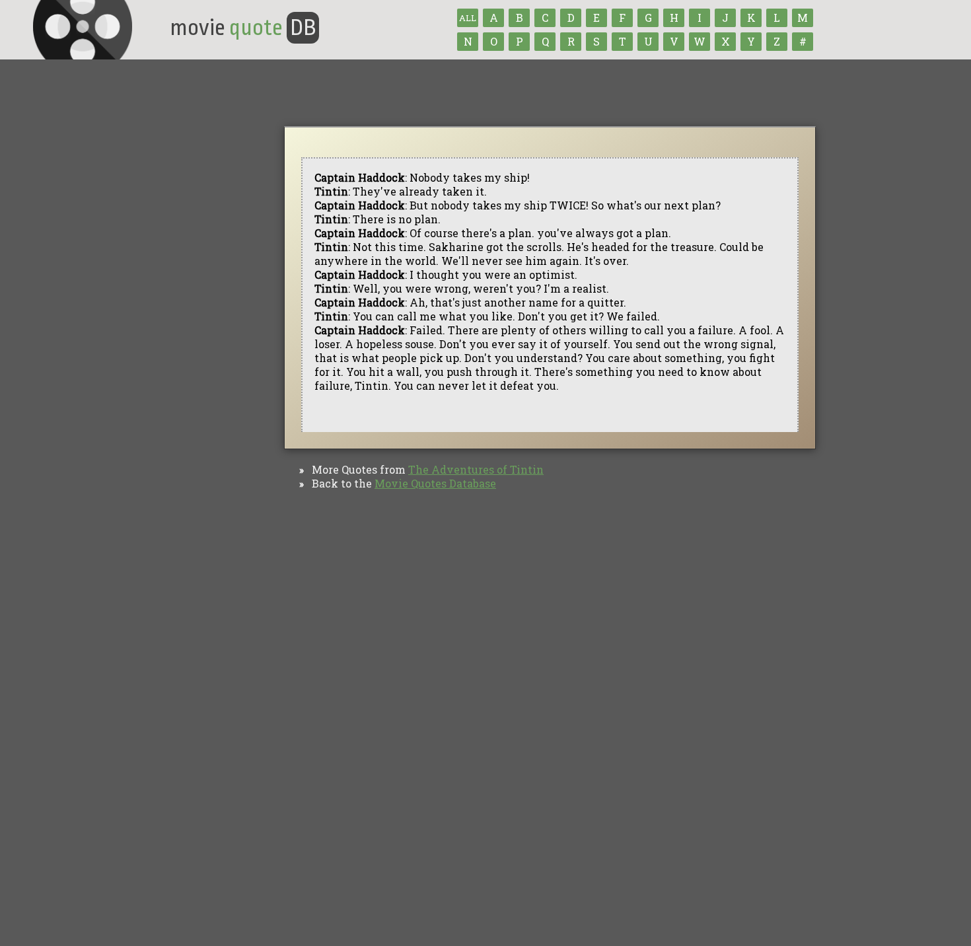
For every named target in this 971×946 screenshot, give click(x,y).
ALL (467, 18)
